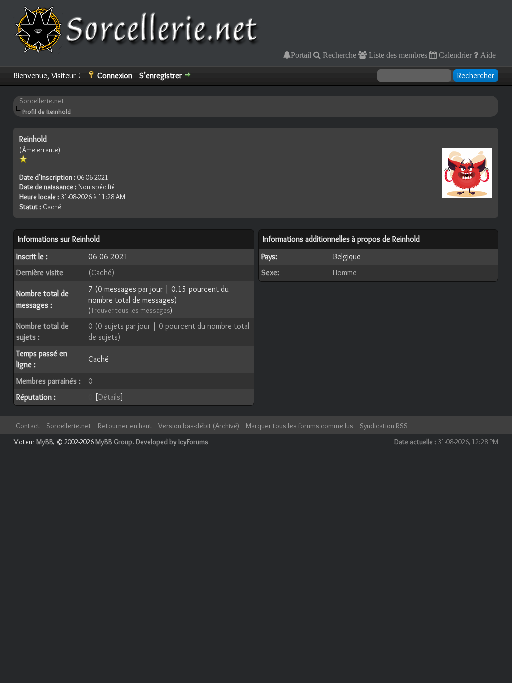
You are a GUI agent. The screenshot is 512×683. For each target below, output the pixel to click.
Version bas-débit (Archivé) (199, 426)
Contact (28, 426)
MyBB (45, 442)
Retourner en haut (125, 426)
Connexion (115, 75)
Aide (487, 55)
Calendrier (454, 55)
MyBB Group (114, 442)
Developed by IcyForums (172, 442)
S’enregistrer (161, 75)
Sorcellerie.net (42, 101)
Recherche (338, 55)
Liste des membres (397, 55)
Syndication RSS (384, 426)
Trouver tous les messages (130, 310)
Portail (301, 55)
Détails (109, 397)
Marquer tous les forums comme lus (300, 426)
